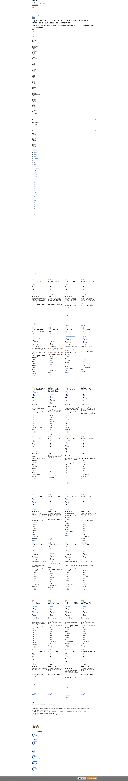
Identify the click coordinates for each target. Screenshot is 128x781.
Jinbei (35, 218)
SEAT (35, 254)
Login (34, 742)
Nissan (35, 164)
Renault (35, 246)
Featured (83, 543)
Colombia (35, 756)
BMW (35, 166)
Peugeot (35, 242)
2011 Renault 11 (38, 438)
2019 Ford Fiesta (71, 545)
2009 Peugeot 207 (71, 603)
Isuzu (35, 212)
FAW (35, 192)
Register (34, 743)
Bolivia (34, 752)
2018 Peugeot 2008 (72, 281)
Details (33, 324)
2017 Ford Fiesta (54, 438)
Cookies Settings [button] (81, 778)
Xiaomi (35, 275)
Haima (35, 206)
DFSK (35, 186)
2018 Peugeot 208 (38, 545)
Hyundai (35, 162)
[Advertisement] (64, 381)
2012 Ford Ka (53, 651)
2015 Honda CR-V (87, 330)
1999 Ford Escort (54, 496)
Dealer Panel (35, 744)
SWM (35, 267)
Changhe (35, 176)
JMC (34, 220)
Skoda (35, 257)
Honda (35, 154)
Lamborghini (36, 222)
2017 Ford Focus (87, 389)
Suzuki (35, 265)
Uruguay (34, 772)
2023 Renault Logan (88, 651)
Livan (35, 228)
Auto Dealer (35, 612)
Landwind (36, 224)
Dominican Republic (37, 758)
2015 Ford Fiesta (54, 603)
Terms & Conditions (37, 736)
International (36, 210)
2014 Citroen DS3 (38, 603)
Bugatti (35, 174)
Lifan (35, 226)
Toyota (35, 152)
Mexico (34, 764)
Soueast (35, 259)
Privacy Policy (35, 735)
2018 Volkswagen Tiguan (71, 439)
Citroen (35, 180)
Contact (34, 733)
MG (34, 238)
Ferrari (35, 194)
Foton (35, 198)
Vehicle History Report (36, 15)
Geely (35, 202)
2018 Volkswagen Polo (54, 546)
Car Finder (35, 741)
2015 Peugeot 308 (38, 496)
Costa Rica (35, 757)
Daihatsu (35, 184)
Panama (34, 767)
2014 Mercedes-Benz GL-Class (54, 390)
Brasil (34, 753)
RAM (35, 244)
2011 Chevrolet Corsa (53, 331)
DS (34, 190)
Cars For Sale (34, 9)
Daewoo (35, 182)
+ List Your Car (34, 4)
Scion (35, 252)
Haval (35, 208)
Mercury (35, 236)
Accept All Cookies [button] (92, 778)
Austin (35, 170)
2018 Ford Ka (69, 330)
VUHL (35, 271)
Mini (35, 240)
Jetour (35, 216)
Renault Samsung (37, 248)
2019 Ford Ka (36, 281)
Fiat (34, 196)
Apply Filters (34, 113)
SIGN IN (33, 18)
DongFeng (36, 188)
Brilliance (35, 172)
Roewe (35, 250)
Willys (35, 273)
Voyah (35, 269)
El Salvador (35, 761)
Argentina (35, 750)
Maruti (35, 232)
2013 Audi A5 (86, 603)
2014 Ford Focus (87, 496)
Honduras (35, 763)
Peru (34, 769)
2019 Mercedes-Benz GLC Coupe (38, 331)
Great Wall (36, 204)
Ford (35, 156)
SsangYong (36, 261)
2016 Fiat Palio (86, 545)
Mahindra (36, 230)
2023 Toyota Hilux (54, 281)
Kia (34, 160)
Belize (34, 751)
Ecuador (34, 759)
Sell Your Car (34, 11)
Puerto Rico (35, 770)
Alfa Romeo (36, 168)
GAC (35, 200)
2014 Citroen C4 (70, 496)
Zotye (35, 277)
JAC (34, 214)
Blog (32, 13)
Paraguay (35, 768)
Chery (35, 178)
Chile (34, 755)
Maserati (35, 234)
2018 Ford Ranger (87, 438)
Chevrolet (36, 158)
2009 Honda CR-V (38, 389)
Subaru (35, 263)
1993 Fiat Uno (70, 389)
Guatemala (35, 762)
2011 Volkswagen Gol (71, 652)
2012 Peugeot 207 (38, 651)
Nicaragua (35, 765)
